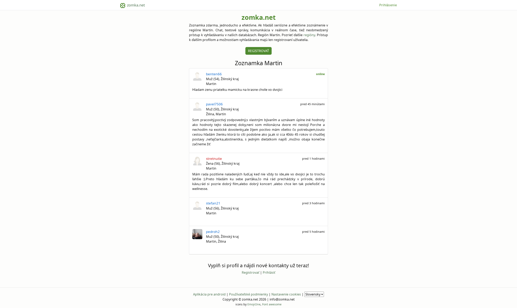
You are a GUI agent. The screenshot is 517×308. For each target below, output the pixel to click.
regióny (309, 35)
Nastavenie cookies (286, 294)
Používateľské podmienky (248, 294)
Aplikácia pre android (209, 294)
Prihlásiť (269, 272)
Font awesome (272, 304)
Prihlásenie (388, 5)
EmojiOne (254, 304)
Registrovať (258, 51)
